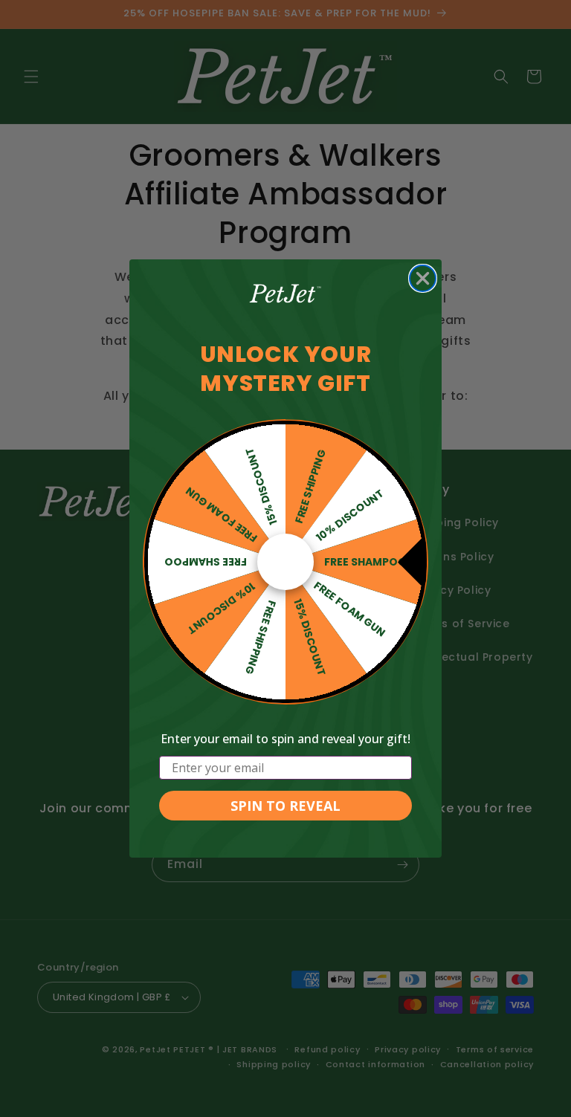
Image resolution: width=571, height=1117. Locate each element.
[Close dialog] (423, 278)
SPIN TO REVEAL (285, 806)
